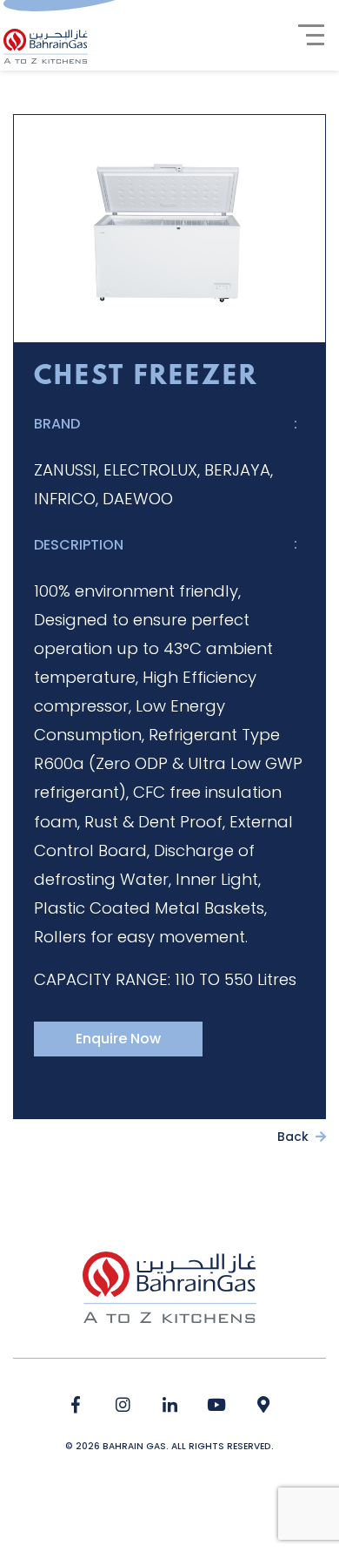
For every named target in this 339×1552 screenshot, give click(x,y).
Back (294, 1136)
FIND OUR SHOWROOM (264, 1405)
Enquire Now (118, 1039)
